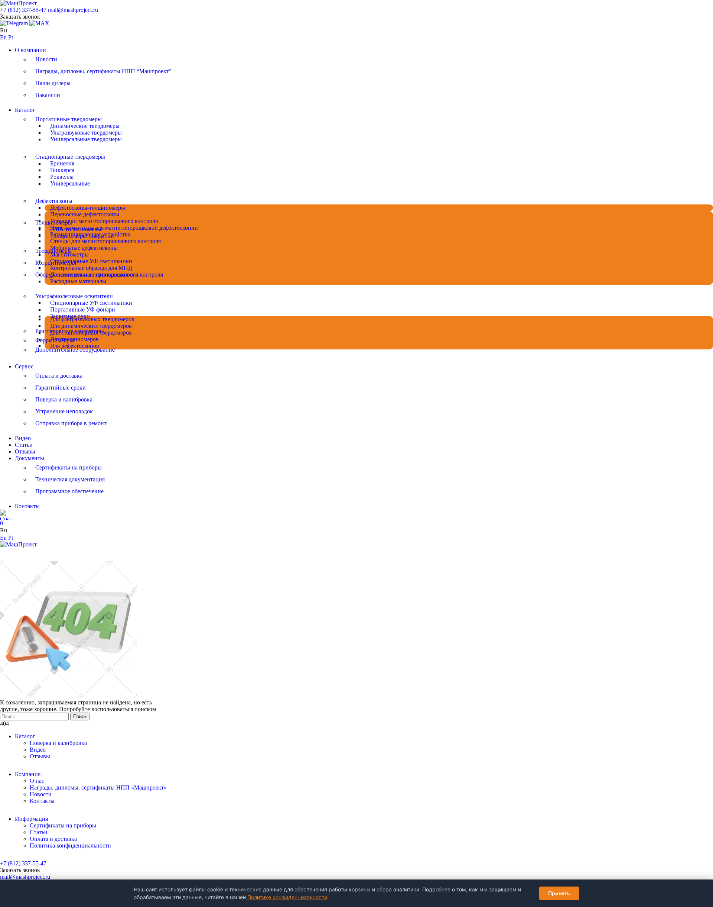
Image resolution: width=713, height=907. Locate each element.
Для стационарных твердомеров (91, 332)
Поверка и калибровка (63, 399)
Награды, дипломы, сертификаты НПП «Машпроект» (98, 787)
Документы (29, 458)
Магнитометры (69, 254)
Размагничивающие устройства (90, 234)
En (3, 37)
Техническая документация (70, 479)
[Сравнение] (5, 515)
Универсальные (70, 183)
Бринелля (62, 163)
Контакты (27, 506)
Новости (46, 59)
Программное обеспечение (69, 491)
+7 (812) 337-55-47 (23, 10)
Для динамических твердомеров (91, 326)
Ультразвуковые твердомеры (86, 132)
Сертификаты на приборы (68, 467)
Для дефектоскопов (74, 346)
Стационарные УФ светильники (91, 261)
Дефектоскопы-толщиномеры (87, 207)
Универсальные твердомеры (86, 139)
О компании (30, 50)
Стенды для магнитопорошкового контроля (105, 241)
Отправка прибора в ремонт (71, 423)
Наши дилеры (53, 83)
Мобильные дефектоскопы (84, 248)
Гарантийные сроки (60, 387)
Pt (10, 37)
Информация (31, 819)
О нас (37, 781)
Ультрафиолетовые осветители (74, 296)
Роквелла (62, 177)
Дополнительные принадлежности (94, 274)
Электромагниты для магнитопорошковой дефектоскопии (124, 228)
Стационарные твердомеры (70, 157)
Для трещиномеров (74, 339)
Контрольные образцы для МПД (91, 268)
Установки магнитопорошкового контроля (104, 221)
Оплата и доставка (58, 375)
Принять (559, 893)
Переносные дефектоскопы (84, 214)
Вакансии (47, 95)
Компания (27, 774)
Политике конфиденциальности (287, 897)
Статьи (24, 445)
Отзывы (25, 451)
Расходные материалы (78, 281)
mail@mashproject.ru (73, 10)
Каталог (25, 110)
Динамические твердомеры (85, 126)
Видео (23, 438)
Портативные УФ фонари (82, 309)
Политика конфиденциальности (70, 845)
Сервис (24, 366)
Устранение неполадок (64, 411)
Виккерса (62, 170)
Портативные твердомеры (68, 119)
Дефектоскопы (53, 201)
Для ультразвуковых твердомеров (92, 319)
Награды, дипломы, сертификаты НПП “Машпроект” (103, 71)
